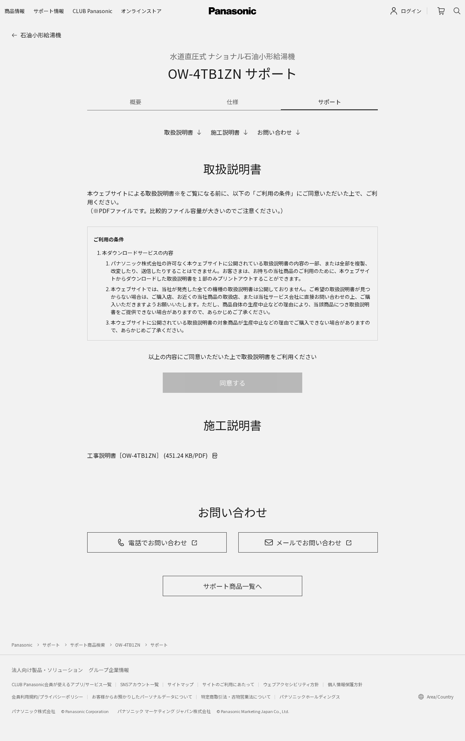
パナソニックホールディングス (309, 696)
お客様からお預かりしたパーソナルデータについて (142, 696)
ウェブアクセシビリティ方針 (291, 684)
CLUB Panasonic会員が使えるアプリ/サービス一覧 (62, 684)
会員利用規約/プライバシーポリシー (47, 696)
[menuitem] (14, 11)
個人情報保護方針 (345, 684)
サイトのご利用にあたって (228, 684)
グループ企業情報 (109, 669)
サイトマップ (180, 684)
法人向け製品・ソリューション (47, 669)
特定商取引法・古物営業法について (236, 696)
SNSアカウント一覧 (139, 684)
